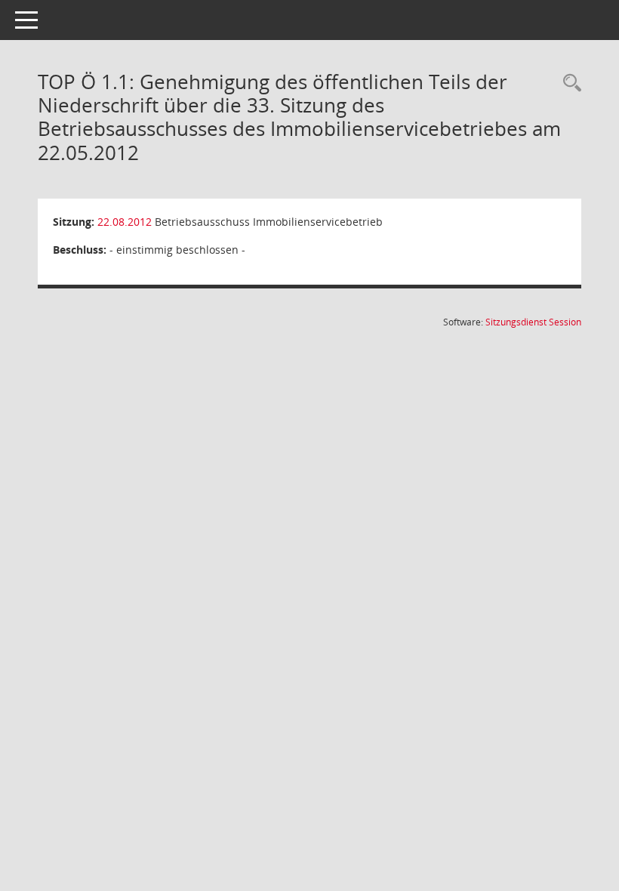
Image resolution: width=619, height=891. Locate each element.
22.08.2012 (124, 221)
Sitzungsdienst (533, 322)
